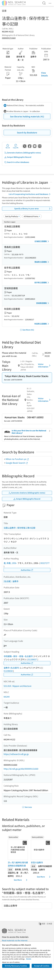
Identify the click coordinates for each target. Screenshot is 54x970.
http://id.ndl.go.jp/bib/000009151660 (21, 768)
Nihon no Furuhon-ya (16, 458)
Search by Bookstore (27, 132)
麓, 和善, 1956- (10, 563)
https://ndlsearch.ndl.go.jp (16, 754)
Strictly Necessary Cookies (16, 965)
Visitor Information (43, 365)
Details (28, 959)
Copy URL (16, 148)
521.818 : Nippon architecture (17, 685)
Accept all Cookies (41, 965)
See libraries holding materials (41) (27, 116)
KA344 (7, 696)
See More (18, 880)
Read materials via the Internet (14, 940)
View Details (44, 74)
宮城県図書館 (41, 303)
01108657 (32, 659)
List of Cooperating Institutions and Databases (28, 194)
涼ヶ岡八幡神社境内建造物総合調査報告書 (18, 864)
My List (8, 148)
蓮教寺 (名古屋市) (11, 667)
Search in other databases (18, 162)
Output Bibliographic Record (19, 157)
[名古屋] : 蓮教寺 (11, 581)
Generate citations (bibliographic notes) (24, 152)
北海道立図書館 (40, 241)
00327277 (44, 563)
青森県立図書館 (40, 262)
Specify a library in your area (26, 208)
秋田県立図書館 (40, 323)
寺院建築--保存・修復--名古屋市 (18, 656)
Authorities (26, 570)
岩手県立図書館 (40, 282)
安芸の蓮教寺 (37, 862)
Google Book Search (15, 462)
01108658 (8, 670)
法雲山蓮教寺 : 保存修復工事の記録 (19, 527)
